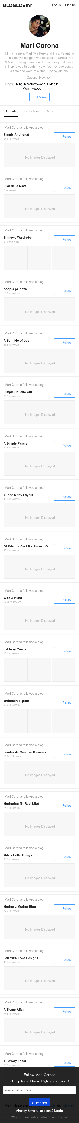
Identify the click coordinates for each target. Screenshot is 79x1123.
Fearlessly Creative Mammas (25, 752)
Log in (56, 5)
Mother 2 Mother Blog (20, 906)
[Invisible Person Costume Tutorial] (15, 670)
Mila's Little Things (18, 855)
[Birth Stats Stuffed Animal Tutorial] (39, 670)
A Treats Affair (14, 1009)
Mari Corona (13, 127)
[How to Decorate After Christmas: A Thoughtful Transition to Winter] (63, 721)
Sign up (70, 5)
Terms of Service (59, 1117)
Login (58, 1110)
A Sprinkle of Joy (16, 340)
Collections (32, 111)
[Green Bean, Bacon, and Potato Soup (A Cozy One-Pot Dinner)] (39, 721)
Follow (41, 97)
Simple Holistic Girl (18, 392)
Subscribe (39, 1102)
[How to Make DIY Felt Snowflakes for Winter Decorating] (15, 721)
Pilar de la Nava (15, 186)
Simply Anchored (16, 134)
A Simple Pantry (15, 443)
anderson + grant (16, 700)
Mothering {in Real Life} (21, 803)
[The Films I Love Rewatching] (63, 258)
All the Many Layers (18, 495)
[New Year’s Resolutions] (39, 258)
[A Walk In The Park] (15, 258)
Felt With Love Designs (21, 958)
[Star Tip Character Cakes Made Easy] (63, 670)
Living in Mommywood (29, 84)
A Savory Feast (15, 1061)
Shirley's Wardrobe (18, 237)
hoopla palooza (15, 289)
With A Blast (13, 597)
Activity (11, 111)
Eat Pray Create (15, 649)
